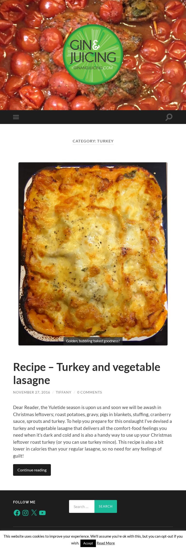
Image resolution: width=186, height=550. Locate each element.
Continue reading (31, 470)
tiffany (63, 392)
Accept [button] (88, 543)
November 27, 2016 (31, 392)
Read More (106, 543)
